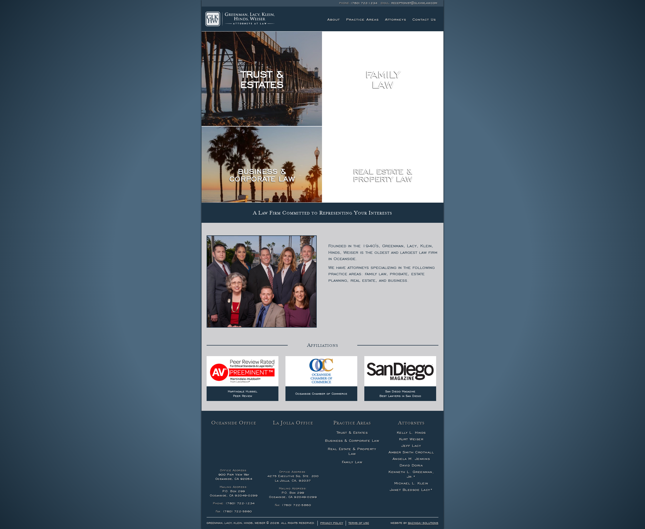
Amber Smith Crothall (411, 452)
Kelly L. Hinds (411, 432)
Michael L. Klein (411, 483)
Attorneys (395, 19)
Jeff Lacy (411, 445)
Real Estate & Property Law (352, 451)
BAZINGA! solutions (423, 523)
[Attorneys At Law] (240, 19)
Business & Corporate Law (352, 440)
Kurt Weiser (411, 439)
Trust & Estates (352, 432)
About (333, 19)
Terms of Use (358, 523)
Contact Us (424, 19)
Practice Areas (362, 19)
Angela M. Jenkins (411, 458)
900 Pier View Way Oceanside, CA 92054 (233, 477)
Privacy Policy (331, 523)
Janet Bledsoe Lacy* (411, 489)
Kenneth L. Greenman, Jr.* (411, 474)
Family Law (352, 462)
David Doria (411, 465)
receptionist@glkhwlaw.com (414, 3)
